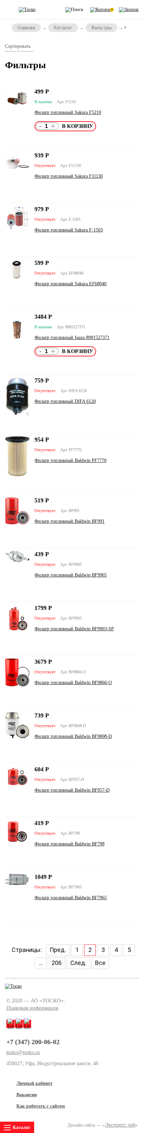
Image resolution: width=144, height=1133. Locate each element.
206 (57, 962)
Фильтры (101, 27)
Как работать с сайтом (40, 1106)
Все (100, 962)
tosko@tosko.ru (23, 1052)
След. (78, 962)
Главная (26, 27)
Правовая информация (32, 1008)
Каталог (63, 27)
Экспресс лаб (120, 1125)
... (41, 962)
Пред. (58, 949)
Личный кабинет (34, 1083)
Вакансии (26, 1094)
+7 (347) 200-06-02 (33, 1041)
